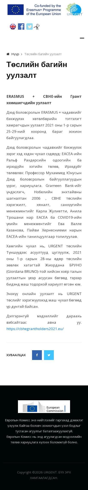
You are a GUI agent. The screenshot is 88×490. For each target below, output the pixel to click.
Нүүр (14, 54)
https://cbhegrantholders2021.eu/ (35, 328)
